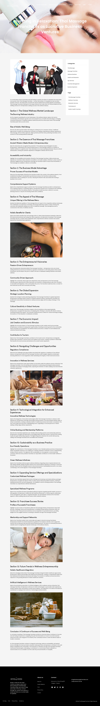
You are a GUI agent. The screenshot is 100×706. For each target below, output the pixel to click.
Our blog (4, 701)
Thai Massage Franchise (74, 97)
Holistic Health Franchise (74, 109)
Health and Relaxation (73, 77)
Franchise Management (73, 84)
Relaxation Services (73, 103)
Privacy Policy (40, 690)
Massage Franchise (72, 71)
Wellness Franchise (73, 100)
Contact (39, 692)
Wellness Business (72, 74)
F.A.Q (38, 687)
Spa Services (71, 80)
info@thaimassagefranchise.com (79, 679)
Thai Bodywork (72, 106)
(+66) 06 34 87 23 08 (76, 681)
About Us (39, 681)
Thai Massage (71, 68)
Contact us (21, 701)
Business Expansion (72, 87)
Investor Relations (41, 684)
